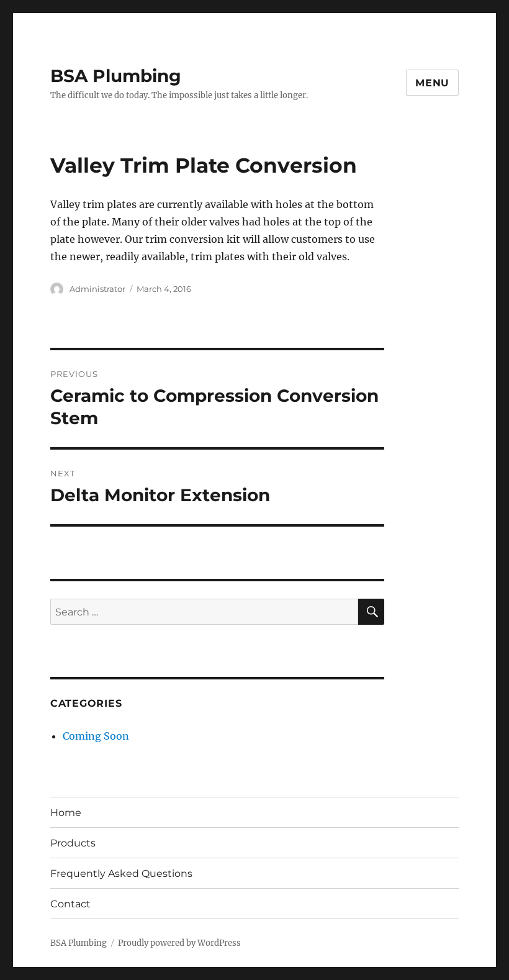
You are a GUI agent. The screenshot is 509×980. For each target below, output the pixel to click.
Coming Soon (96, 736)
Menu (432, 83)
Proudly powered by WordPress (179, 943)
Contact (70, 904)
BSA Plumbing (115, 75)
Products (73, 843)
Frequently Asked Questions (121, 873)
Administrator (97, 289)
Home (65, 813)
